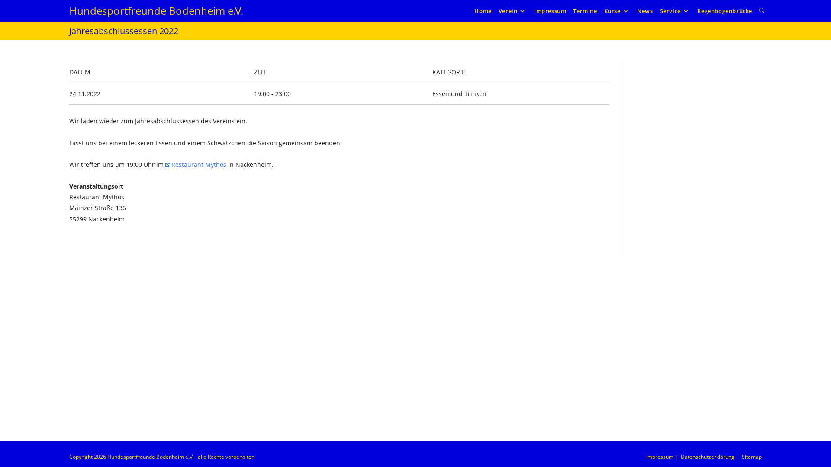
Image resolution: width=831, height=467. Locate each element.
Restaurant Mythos (198, 164)
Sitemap (752, 457)
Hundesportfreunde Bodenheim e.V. (156, 10)
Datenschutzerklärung (707, 457)
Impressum (659, 457)
